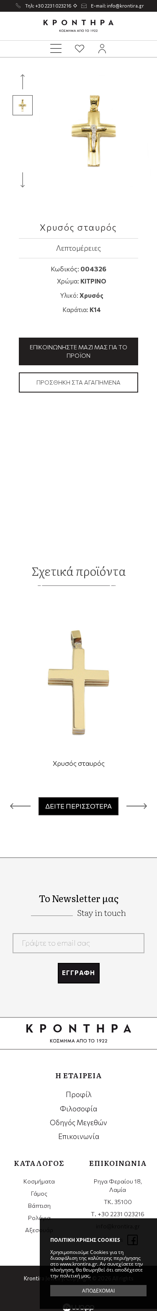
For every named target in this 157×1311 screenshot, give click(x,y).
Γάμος (39, 1193)
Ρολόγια (39, 1217)
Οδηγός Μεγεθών (78, 1122)
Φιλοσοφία (78, 1108)
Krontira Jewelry (78, 26)
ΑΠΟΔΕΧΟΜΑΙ (98, 1290)
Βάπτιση (39, 1205)
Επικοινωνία (78, 1136)
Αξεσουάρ (39, 1229)
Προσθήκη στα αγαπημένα (78, 382)
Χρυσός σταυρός (79, 763)
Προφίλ (79, 1094)
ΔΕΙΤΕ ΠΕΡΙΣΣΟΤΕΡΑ (78, 806)
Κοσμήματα (39, 1181)
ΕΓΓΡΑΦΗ (78, 972)
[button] (20, 806)
